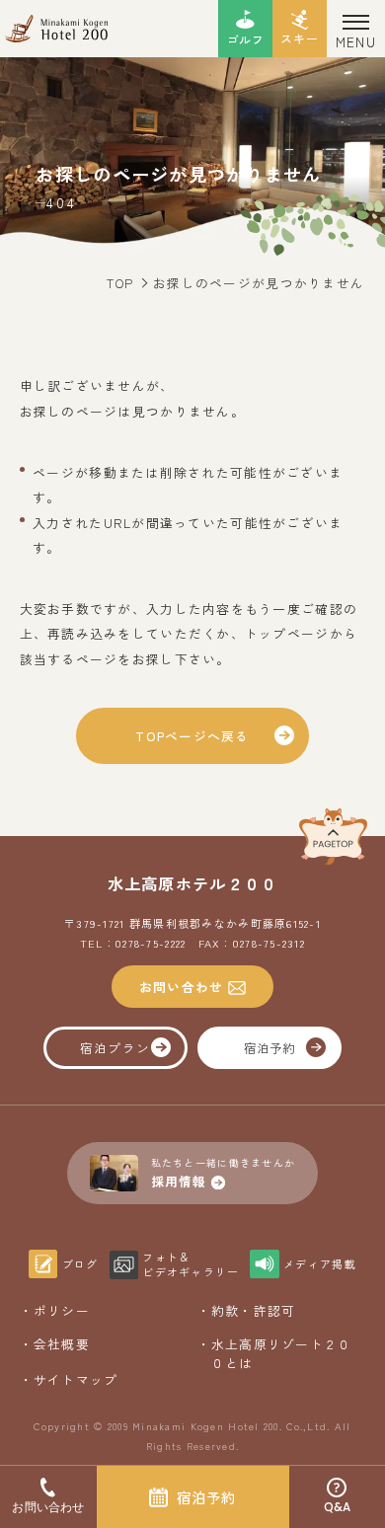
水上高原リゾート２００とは (281, 1353)
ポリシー (62, 1310)
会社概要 (62, 1344)
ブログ (80, 1263)
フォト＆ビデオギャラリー (190, 1264)
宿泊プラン (115, 1047)
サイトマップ (76, 1379)
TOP (120, 282)
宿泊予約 (269, 1047)
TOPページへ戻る (192, 735)
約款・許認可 (253, 1310)
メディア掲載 (319, 1263)
